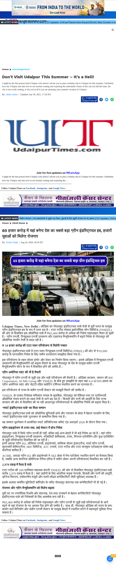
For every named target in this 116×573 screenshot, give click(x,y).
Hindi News (18, 223)
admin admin (12, 94)
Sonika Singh (12, 242)
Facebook (30, 188)
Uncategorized (20, 69)
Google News (59, 188)
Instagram (42, 188)
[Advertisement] (58, 46)
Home (5, 69)
